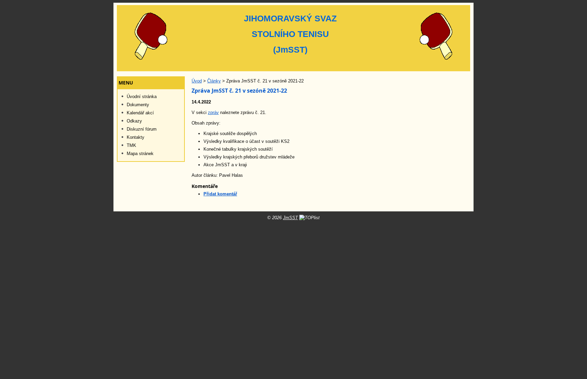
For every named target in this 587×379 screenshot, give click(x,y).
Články (214, 80)
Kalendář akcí (140, 112)
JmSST (290, 217)
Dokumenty (138, 104)
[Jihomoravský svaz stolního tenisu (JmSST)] (293, 38)
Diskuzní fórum (142, 129)
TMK (131, 145)
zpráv (213, 112)
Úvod (197, 80)
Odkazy (134, 121)
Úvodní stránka (142, 96)
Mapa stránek (140, 153)
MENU (126, 83)
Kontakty (135, 137)
